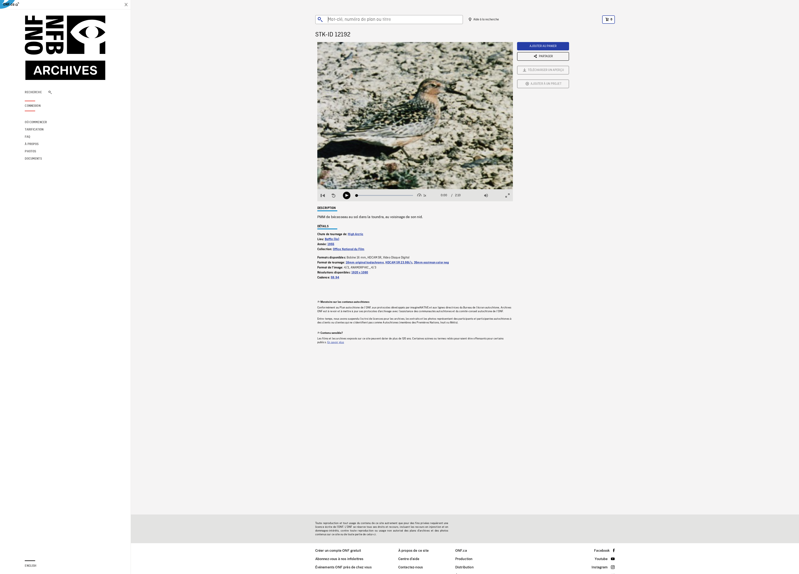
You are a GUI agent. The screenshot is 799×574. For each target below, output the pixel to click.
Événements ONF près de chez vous (343, 567)
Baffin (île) (332, 239)
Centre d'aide (408, 559)
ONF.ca (461, 551)
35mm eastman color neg (431, 262)
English (30, 566)
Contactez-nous (410, 567)
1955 (331, 244)
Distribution (464, 567)
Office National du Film (349, 249)
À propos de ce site (413, 551)
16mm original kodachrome (365, 262)
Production (464, 559)
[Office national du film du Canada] (65, 48)
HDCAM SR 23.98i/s (398, 262)
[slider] (385, 195)
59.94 (335, 277)
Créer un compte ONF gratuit (338, 551)
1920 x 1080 (359, 272)
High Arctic (355, 234)
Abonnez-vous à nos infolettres (339, 559)
